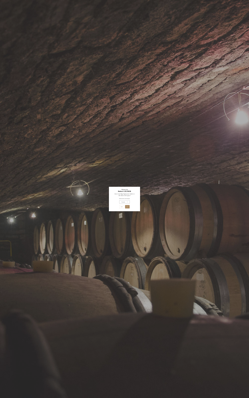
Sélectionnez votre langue (124, 198)
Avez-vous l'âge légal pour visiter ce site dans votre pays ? (124, 194)
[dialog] (124, 199)
